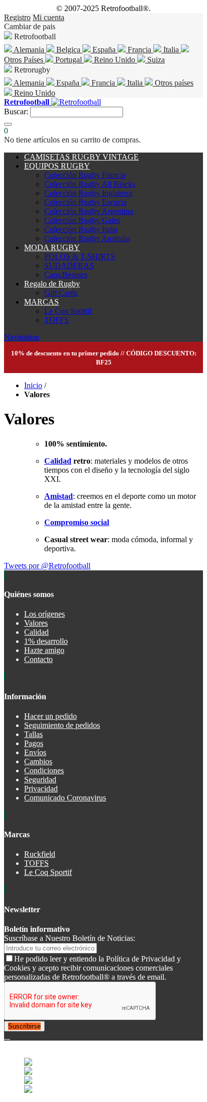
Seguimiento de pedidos (62, 725)
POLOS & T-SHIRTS (79, 256)
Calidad (57, 461)
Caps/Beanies (65, 274)
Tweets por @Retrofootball (47, 565)
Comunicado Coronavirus (65, 797)
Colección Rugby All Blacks (89, 184)
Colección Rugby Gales (82, 220)
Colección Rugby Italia (81, 229)
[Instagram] (9, 1036)
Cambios (38, 761)
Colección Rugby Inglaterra (88, 193)
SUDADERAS (69, 265)
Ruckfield (39, 854)
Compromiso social (76, 522)
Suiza (155, 59)
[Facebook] (6, 1036)
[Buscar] (8, 124)
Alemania (29, 49)
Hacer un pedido (50, 716)
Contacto (38, 659)
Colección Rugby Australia (87, 238)
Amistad (58, 496)
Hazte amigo (44, 650)
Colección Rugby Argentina (88, 211)
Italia (171, 49)
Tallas (33, 734)
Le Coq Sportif (68, 311)
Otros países (173, 83)
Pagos (33, 743)
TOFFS (56, 320)
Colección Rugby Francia (85, 175)
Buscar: (16, 111)
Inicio (33, 385)
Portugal (68, 59)
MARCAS (41, 302)
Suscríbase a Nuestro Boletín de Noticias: (69, 938)
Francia (139, 49)
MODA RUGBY (52, 247)
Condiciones (44, 770)
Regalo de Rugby (52, 283)
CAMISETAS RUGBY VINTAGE (81, 157)
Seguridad (40, 779)
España (104, 49)
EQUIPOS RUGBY (57, 166)
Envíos (35, 752)
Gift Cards (60, 292)
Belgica (68, 49)
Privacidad (41, 788)
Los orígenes (44, 614)
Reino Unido (114, 59)
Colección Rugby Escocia (85, 202)
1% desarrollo (46, 641)
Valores (36, 623)
